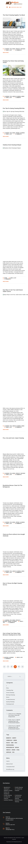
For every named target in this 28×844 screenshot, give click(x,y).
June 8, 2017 (9, 50)
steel (17, 750)
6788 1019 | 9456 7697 (10, 824)
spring (13, 750)
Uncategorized (10, 704)
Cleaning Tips (8, 49)
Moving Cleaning (9, 657)
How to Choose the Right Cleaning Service (12, 584)
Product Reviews (20, 49)
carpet (14, 738)
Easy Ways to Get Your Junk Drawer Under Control (13, 290)
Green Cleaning (16, 96)
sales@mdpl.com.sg (10, 829)
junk (12, 742)
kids (16, 742)
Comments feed (10, 766)
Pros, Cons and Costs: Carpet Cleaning (13, 438)
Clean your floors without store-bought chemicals (14, 535)
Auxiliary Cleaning (8, 800)
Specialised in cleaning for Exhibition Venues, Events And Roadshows (8, 790)
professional (10, 745)
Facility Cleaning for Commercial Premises (19, 789)
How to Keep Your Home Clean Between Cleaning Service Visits (12, 634)
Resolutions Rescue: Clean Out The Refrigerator (12, 486)
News (13, 49)
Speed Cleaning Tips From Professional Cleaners (14, 721)
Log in (7, 761)
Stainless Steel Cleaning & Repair (12, 145)
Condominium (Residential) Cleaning (18, 797)
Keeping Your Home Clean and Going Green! (13, 61)
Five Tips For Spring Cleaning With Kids (13, 108)
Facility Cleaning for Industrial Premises (8, 797)
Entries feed (9, 764)
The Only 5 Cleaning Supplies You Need (14, 15)
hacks (8, 742)
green (15, 740)
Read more (6, 52)
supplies (8, 752)
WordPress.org (10, 769)
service (8, 750)
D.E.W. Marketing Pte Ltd (16, 842)
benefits (8, 738)
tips (13, 752)
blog (7, 688)
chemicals (9, 740)
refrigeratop (10, 747)
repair (17, 747)
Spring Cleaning (20, 133)
